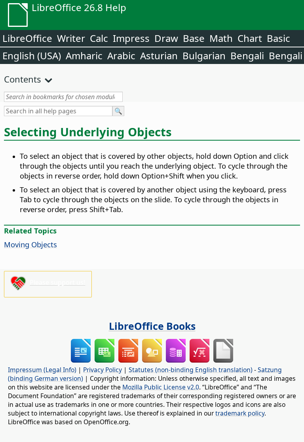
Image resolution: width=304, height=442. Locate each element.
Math (221, 38)
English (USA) (31, 55)
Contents (22, 79)
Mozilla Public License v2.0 (160, 387)
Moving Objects (30, 244)
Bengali (247, 55)
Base (194, 38)
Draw (166, 38)
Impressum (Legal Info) (42, 369)
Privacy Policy (102, 369)
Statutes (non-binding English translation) (191, 369)
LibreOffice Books (152, 326)
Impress (131, 38)
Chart (250, 38)
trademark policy (239, 413)
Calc (99, 38)
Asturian (159, 55)
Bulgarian (204, 55)
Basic (278, 38)
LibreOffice (27, 38)
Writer (71, 38)
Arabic (121, 55)
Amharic (84, 55)
